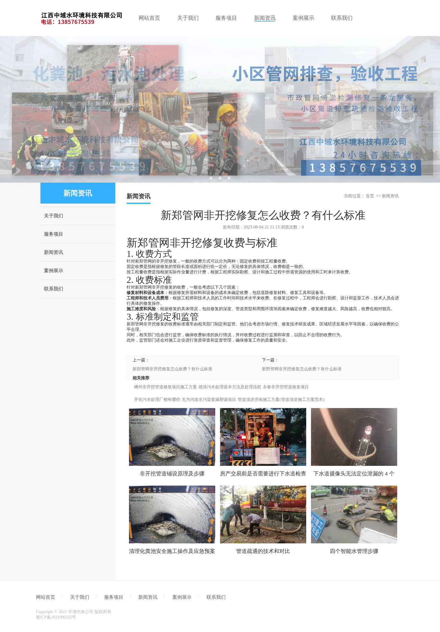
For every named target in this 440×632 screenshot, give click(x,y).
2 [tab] (220, 178)
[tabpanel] (220, 109)
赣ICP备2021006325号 (56, 617)
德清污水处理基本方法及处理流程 (229, 387)
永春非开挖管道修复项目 (286, 387)
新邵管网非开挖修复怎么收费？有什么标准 (172, 369)
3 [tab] (228, 178)
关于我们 (53, 215)
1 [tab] (211, 178)
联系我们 (53, 288)
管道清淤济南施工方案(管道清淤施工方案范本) (281, 399)
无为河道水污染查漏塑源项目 (209, 399)
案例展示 (53, 270)
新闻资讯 (53, 252)
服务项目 (53, 234)
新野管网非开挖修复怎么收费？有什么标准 (302, 369)
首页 (370, 196)
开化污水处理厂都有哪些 (157, 399)
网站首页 (45, 597)
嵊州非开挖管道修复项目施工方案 (165, 387)
